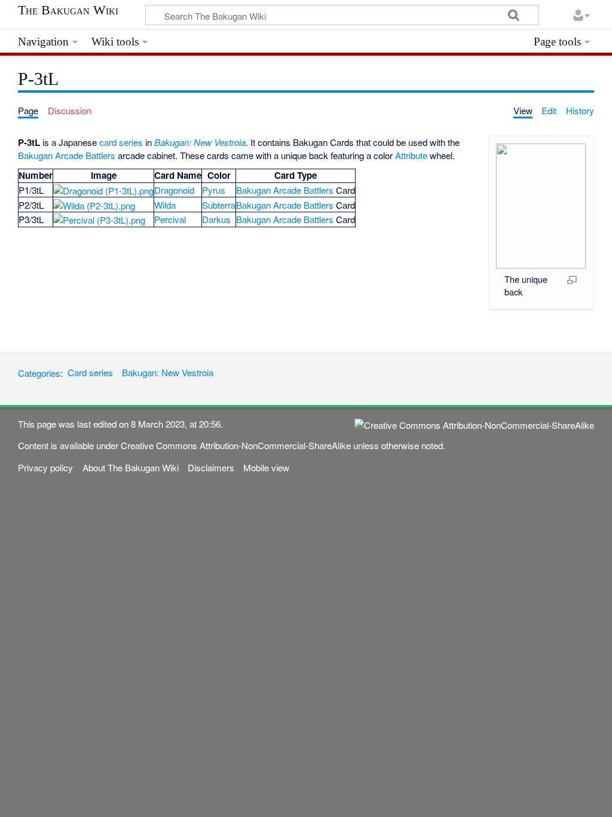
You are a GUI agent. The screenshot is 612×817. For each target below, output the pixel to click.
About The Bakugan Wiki (130, 467)
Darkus (216, 219)
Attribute (411, 155)
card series (121, 142)
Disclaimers (211, 467)
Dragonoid (174, 190)
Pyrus (213, 190)
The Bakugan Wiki (68, 10)
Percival (170, 219)
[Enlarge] (572, 279)
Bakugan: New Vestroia (200, 142)
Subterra (218, 205)
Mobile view (266, 467)
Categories (39, 372)
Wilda (165, 205)
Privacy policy (45, 467)
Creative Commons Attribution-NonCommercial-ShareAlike (236, 445)
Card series (90, 372)
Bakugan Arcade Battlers (66, 155)
